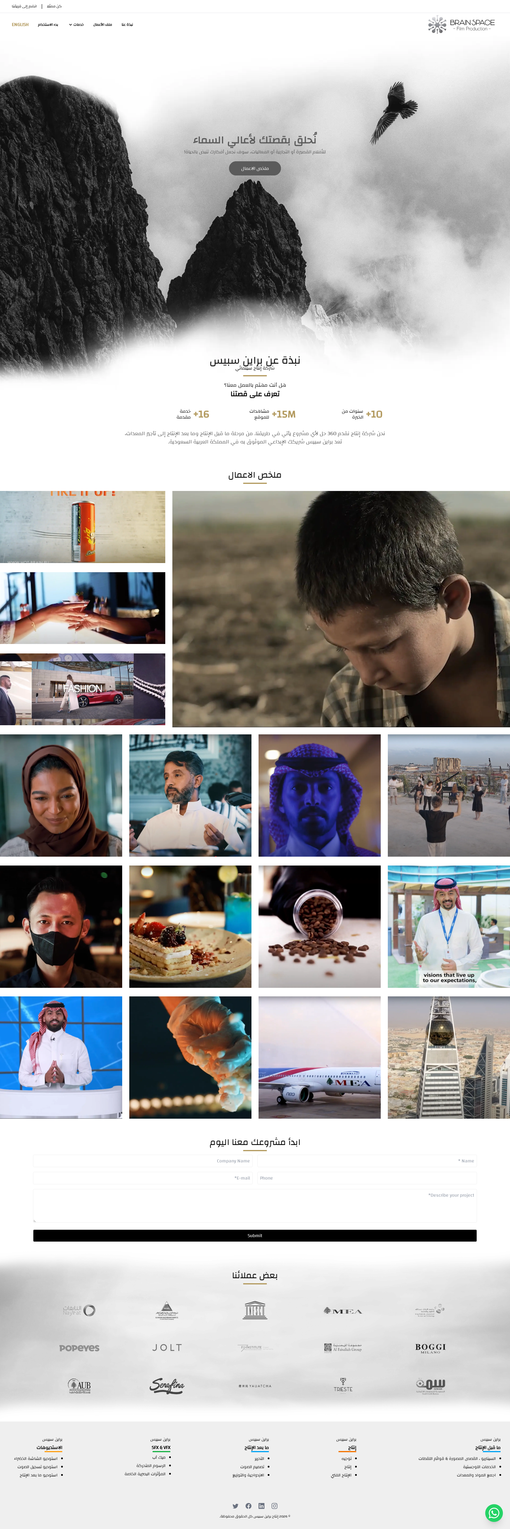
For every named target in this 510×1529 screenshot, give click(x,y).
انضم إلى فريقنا (24, 6)
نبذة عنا (127, 24)
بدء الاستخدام (48, 24)
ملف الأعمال (102, 24)
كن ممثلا (54, 6)
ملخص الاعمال (255, 168)
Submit (255, 1235)
